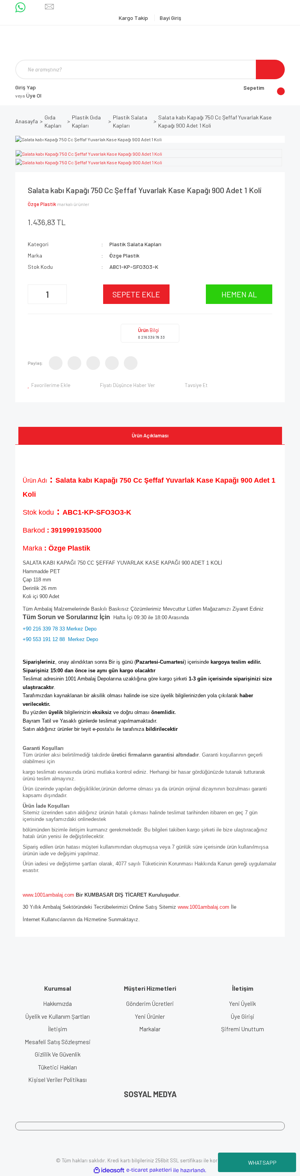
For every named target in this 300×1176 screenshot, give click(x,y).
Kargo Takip (134, 17)
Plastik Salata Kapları (135, 244)
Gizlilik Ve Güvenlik (57, 1054)
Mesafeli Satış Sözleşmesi (58, 1041)
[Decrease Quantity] (34, 294)
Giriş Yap (25, 87)
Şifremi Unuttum (242, 1028)
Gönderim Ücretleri (150, 1003)
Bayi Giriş (170, 17)
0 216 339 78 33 (151, 337)
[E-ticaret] (149, 1170)
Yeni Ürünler (150, 1016)
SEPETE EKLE (136, 294)
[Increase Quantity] (59, 294)
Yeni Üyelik (242, 1003)
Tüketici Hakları (57, 1067)
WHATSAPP (262, 1162)
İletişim (57, 1028)
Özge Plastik (42, 204)
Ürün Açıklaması (150, 435)
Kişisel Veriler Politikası (57, 1079)
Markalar (150, 1028)
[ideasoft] (109, 1170)
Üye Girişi (242, 1016)
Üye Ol (28, 95)
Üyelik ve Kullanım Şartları (57, 1016)
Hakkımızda (57, 1003)
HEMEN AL (239, 294)
